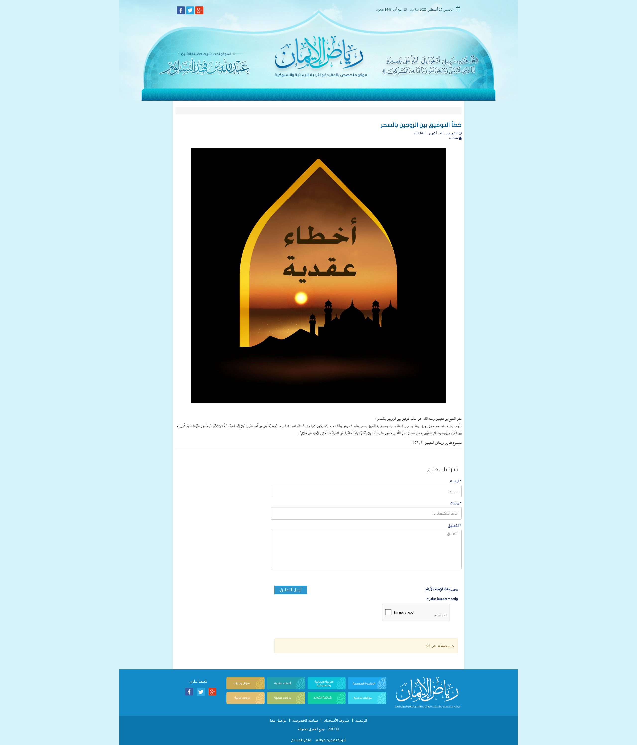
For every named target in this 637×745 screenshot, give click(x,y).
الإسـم (456, 481)
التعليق (455, 526)
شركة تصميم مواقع (330, 740)
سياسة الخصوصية (305, 720)
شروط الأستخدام (336, 720)
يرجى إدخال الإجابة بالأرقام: (441, 589)
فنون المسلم (301, 740)
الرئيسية (361, 720)
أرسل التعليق (291, 590)
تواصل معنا (278, 720)
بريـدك (456, 503)
